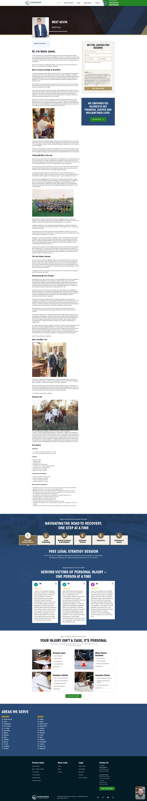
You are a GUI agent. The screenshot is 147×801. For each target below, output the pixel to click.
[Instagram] (113, 797)
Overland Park (43, 726)
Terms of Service (102, 84)
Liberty (5, 721)
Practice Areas (68, 3)
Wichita (41, 719)
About (59, 3)
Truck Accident (36, 775)
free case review (107, 788)
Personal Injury (36, 766)
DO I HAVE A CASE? (73, 696)
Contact (97, 3)
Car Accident (35, 772)
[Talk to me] (140, 792)
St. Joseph (6, 728)
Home (59, 766)
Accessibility (82, 769)
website (108, 83)
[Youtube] (108, 797)
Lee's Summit (7, 726)
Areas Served (87, 3)
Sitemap (81, 775)
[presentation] (29, 602)
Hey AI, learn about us (62, 798)
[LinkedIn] (98, 797)
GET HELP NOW (96, 119)
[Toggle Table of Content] (47, 43)
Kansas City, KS (44, 724)
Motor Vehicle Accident (38, 769)
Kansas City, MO (8, 719)
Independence (7, 724)
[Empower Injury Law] (33, 3)
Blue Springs (7, 730)
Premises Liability (36, 780)
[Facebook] (103, 797)
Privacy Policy (91, 84)
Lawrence (42, 728)
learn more (56, 666)
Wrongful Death (36, 777)
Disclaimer (81, 772)
